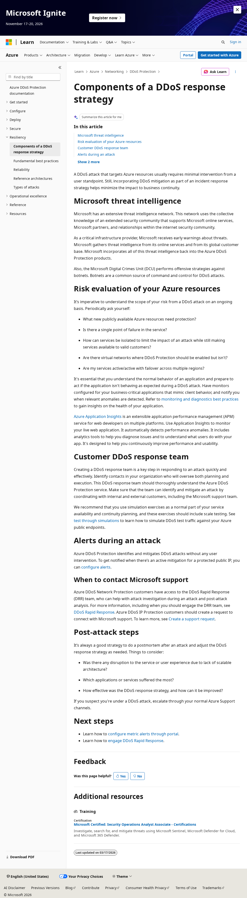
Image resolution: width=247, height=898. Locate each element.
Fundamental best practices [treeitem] (36, 161)
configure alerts (95, 567)
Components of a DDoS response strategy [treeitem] (33, 149)
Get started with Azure (220, 55)
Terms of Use (186, 887)
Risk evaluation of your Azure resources (110, 141)
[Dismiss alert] (237, 9)
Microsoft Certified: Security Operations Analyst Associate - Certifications (135, 824)
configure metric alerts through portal (143, 734)
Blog (69, 887)
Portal (188, 55)
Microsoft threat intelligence (101, 135)
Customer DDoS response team (103, 148)
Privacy (111, 887)
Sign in (235, 42)
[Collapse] (60, 67)
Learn (79, 71)
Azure (94, 71)
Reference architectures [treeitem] (33, 178)
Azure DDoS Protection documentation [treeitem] (28, 90)
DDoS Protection (143, 71)
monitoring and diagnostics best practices (200, 399)
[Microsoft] (9, 42)
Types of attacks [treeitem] (26, 187)
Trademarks (211, 887)
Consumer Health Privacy (146, 887)
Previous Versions (45, 887)
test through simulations (96, 520)
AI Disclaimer (14, 887)
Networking (114, 71)
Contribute (90, 887)
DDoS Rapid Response (94, 612)
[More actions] (235, 72)
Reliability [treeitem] (21, 169)
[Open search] (223, 42)
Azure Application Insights (98, 416)
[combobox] (33, 77)
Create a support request (192, 619)
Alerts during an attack (96, 154)
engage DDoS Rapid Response (135, 740)
